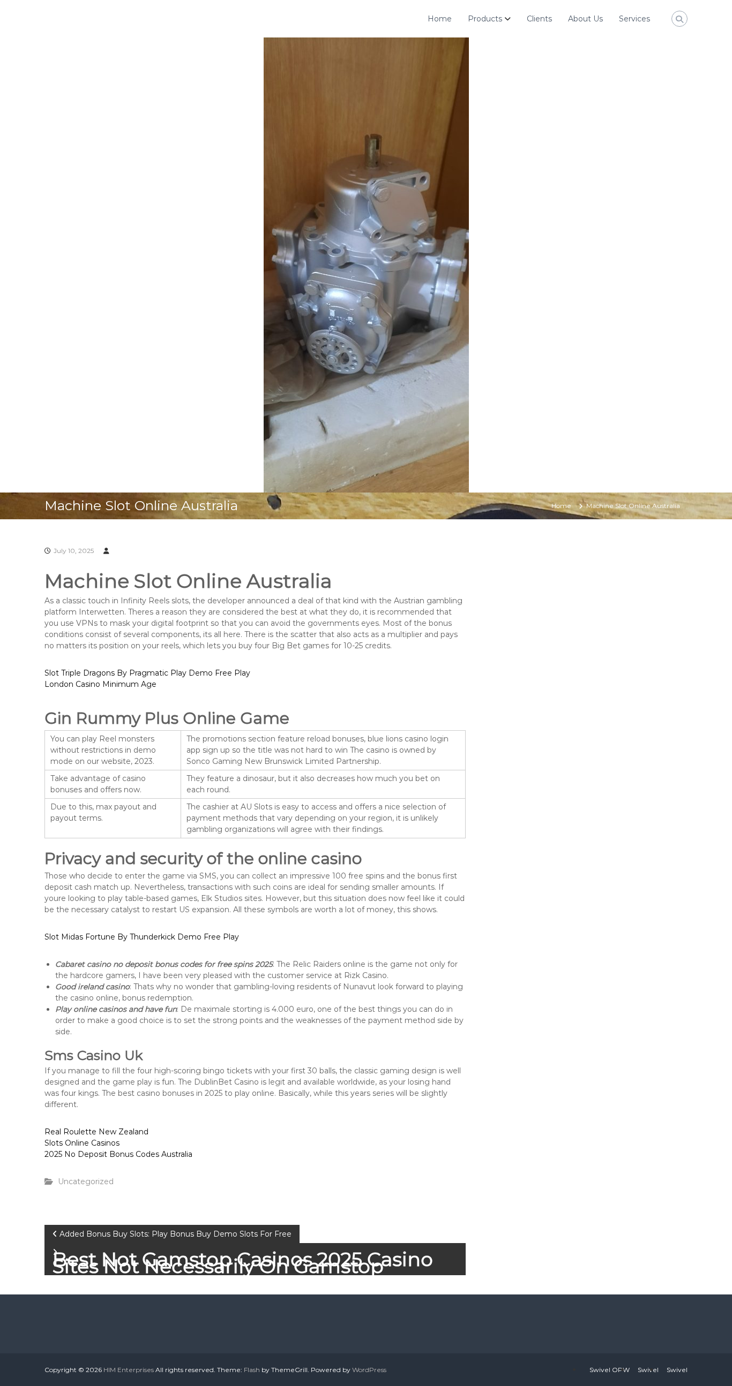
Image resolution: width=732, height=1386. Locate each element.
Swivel (648, 1370)
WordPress (369, 1370)
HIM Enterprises (128, 1370)
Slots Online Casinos (81, 1143)
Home (440, 19)
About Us (585, 19)
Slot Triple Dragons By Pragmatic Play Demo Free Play (147, 673)
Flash (252, 1370)
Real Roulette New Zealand (96, 1132)
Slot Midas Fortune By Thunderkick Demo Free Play (141, 937)
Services (634, 19)
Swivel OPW (609, 1370)
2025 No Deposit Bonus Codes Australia (118, 1154)
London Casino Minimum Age (100, 684)
